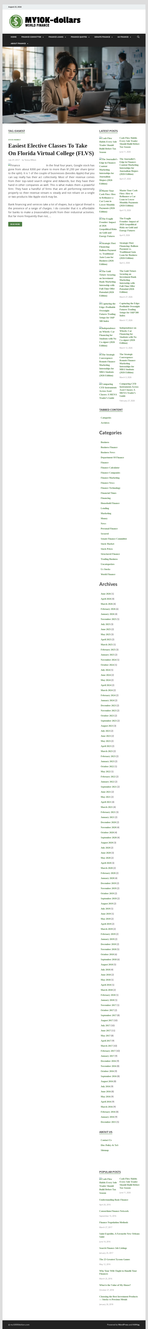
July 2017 (105, 1025)
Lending (105, 508)
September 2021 (108, 787)
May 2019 (105, 919)
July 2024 (105, 670)
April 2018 (106, 985)
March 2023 (107, 751)
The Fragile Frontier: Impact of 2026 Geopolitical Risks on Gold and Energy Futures (129, 224)
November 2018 (108, 949)
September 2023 (108, 721)
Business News (108, 452)
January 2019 (107, 939)
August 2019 (107, 903)
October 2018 (107, 954)
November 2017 (108, 1005)
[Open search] (138, 37)
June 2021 (106, 792)
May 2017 (105, 1035)
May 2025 (105, 634)
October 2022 (107, 766)
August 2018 (107, 964)
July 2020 (105, 847)
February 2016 (108, 1112)
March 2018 (107, 990)
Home (13, 37)
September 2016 (108, 1076)
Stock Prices (107, 549)
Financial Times (108, 493)
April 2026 (106, 599)
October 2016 (107, 1071)
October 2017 (107, 1010)
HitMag (136, 1324)
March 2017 (107, 1046)
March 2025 (107, 644)
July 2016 (105, 1086)
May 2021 (105, 797)
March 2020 (107, 868)
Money (104, 518)
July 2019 (105, 908)
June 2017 (106, 1030)
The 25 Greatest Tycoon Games (114, 1259)
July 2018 (105, 969)
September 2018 (108, 959)
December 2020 (108, 822)
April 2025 (106, 639)
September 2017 (108, 1015)
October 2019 (107, 893)
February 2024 (108, 695)
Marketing (106, 513)
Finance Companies (110, 472)
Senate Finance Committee (114, 539)
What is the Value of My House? (115, 1285)
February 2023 (108, 756)
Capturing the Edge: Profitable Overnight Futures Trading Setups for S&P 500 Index (130, 309)
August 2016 (107, 1081)
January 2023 (107, 761)
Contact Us (106, 1140)
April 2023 (106, 746)
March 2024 (107, 690)
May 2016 (105, 1096)
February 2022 (108, 776)
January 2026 (107, 614)
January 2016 (107, 1117)
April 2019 (106, 924)
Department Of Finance (112, 457)
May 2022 (105, 771)
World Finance (108, 574)
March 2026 (107, 604)
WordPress (123, 1324)
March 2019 (107, 929)
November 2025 (108, 619)
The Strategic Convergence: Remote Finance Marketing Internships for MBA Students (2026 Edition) (127, 363)
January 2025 (107, 654)
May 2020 (105, 858)
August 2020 (107, 842)
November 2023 (108, 710)
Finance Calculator (110, 467)
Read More (14, 223)
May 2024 (105, 680)
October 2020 (107, 832)
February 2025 (108, 649)
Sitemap (105, 1150)
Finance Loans (56, 37)
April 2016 (106, 1101)
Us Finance (123, 37)
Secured (105, 533)
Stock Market (14, 140)
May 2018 (105, 980)
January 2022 (107, 781)
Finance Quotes (79, 37)
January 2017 (107, 1056)
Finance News (107, 483)
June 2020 (106, 853)
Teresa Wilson (30, 160)
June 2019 (106, 914)
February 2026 (108, 609)
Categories (106, 417)
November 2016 (108, 1066)
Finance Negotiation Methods (113, 1222)
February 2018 (108, 995)
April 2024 (106, 685)
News (103, 523)
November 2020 (108, 827)
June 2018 (106, 974)
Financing (106, 498)
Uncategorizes (107, 564)
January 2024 (107, 700)
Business (105, 442)
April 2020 (106, 863)
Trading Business (109, 559)
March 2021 (107, 807)
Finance (105, 462)
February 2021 (108, 812)
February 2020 (108, 873)
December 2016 (108, 1061)
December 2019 (108, 883)
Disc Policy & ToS (109, 1145)
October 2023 (107, 715)
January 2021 (107, 817)
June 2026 (106, 594)
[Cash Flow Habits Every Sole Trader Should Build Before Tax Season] (108, 138)
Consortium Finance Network (114, 1211)
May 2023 (105, 741)
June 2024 (106, 675)
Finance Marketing (110, 478)
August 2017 (107, 1020)
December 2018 (108, 944)
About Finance (18, 43)
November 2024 (108, 660)
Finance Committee (31, 37)
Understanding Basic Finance (113, 1200)
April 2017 (106, 1040)
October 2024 (107, 665)
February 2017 (108, 1051)
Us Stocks (105, 569)
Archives (105, 423)
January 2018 (107, 1000)
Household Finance (110, 503)
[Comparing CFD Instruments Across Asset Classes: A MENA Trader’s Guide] (108, 384)
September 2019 (108, 898)
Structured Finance (110, 554)
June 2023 (106, 736)
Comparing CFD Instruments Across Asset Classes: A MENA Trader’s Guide (129, 390)
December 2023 (108, 705)
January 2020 (107, 878)
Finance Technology (110, 488)
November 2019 (108, 888)
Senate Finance (102, 37)
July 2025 (105, 624)
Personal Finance (109, 528)
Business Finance (109, 447)
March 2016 (107, 1107)
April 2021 (106, 802)
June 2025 (106, 629)
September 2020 (108, 837)
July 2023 (105, 731)
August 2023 (107, 726)
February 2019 (108, 934)
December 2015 (108, 1122)
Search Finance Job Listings (113, 1248)
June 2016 (106, 1091)
